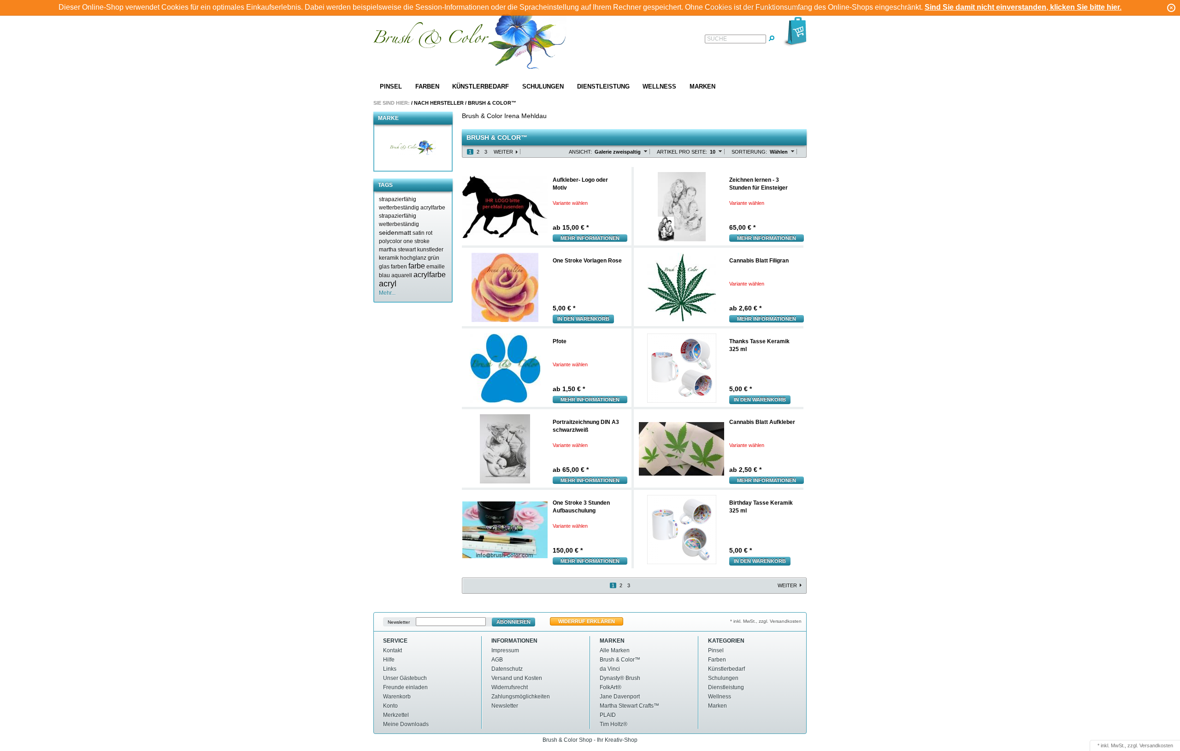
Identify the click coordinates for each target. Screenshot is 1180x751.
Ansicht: (580, 152)
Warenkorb (397, 696)
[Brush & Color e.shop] (470, 40)
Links (389, 669)
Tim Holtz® (613, 724)
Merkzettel (396, 715)
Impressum (505, 650)
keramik (389, 258)
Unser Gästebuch (405, 678)
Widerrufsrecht (509, 687)
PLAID (608, 715)
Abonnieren (513, 622)
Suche (717, 39)
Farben (427, 86)
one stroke (416, 241)
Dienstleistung (603, 86)
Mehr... (387, 293)
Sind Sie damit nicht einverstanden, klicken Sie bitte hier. (1023, 7)
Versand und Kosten (516, 678)
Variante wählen (570, 203)
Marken (702, 86)
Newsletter (399, 622)
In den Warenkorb (583, 319)
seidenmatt (395, 232)
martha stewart (397, 249)
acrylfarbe (429, 275)
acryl (387, 283)
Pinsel (391, 86)
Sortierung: (749, 152)
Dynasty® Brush (620, 678)
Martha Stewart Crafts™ (629, 706)
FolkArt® (610, 687)
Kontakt (392, 650)
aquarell (401, 275)
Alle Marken (615, 650)
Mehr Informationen (590, 238)
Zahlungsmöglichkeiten (520, 696)
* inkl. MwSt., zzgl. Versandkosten (766, 621)
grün (433, 258)
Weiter (503, 152)
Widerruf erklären (586, 621)
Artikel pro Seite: (682, 152)
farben (399, 266)
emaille (435, 266)
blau (384, 275)
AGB (497, 659)
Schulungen (543, 86)
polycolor (390, 241)
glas (384, 266)
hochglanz (413, 258)
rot (429, 233)
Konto (390, 706)
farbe (416, 266)
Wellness (659, 86)
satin (419, 233)
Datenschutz (507, 669)
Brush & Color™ (492, 103)
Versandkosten (1156, 745)
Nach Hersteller (439, 103)
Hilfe (389, 659)
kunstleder (430, 249)
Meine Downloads (406, 724)
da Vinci (610, 669)
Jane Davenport (620, 696)
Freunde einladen (405, 687)
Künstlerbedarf (480, 86)
